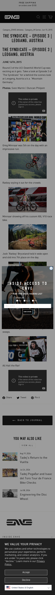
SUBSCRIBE (28, 312)
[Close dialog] (51, 268)
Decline (26, 580)
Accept (26, 572)
